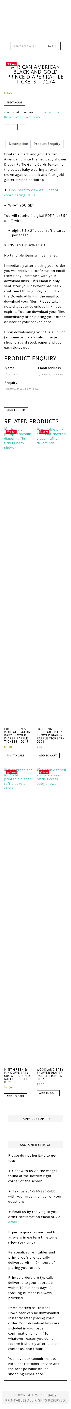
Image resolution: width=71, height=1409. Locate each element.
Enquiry (11, 383)
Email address (49, 368)
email (12, 1222)
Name (9, 368)
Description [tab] (18, 144)
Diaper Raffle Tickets (17, 117)
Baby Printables (35, 14)
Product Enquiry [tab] (47, 144)
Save (13, 63)
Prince (37, 117)
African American (48, 112)
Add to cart (14, 102)
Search (51, 46)
